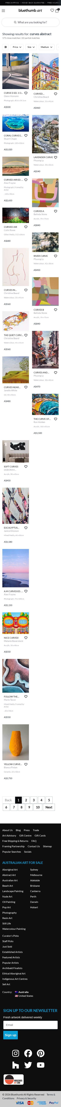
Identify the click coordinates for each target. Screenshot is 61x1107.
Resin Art (7, 917)
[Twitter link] (30, 1069)
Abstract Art (9, 874)
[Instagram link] (18, 1057)
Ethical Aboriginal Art (13, 973)
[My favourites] (52, 10)
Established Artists (12, 951)
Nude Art (7, 896)
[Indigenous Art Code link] (30, 1079)
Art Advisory (9, 835)
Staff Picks (7, 941)
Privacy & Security (26, 1098)
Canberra (35, 891)
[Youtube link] (43, 1069)
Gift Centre (25, 835)
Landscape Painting (12, 891)
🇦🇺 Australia (21, 991)
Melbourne (36, 874)
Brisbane (35, 885)
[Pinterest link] (43, 1057)
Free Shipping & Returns (15, 840)
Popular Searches (11, 851)
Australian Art (10, 880)
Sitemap (47, 846)
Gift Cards (40, 835)
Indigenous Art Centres (15, 978)
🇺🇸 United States (24, 995)
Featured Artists (11, 957)
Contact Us (34, 846)
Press (27, 830)
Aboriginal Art (10, 869)
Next (49, 807)
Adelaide (35, 880)
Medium (45, 47)
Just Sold (7, 946)
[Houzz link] (18, 1069)
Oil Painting (8, 901)
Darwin (34, 901)
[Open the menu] (3, 11)
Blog (18, 830)
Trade (36, 830)
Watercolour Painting (13, 928)
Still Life (6, 923)
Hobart (34, 907)
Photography (9, 912)
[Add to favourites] (25, 93)
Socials (27, 851)
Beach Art (7, 885)
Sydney (34, 869)
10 (38, 807)
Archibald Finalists (12, 968)
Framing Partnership (13, 846)
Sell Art (6, 984)
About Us (7, 830)
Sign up (10, 1035)
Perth (33, 896)
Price (15, 47)
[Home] (30, 10)
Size (29, 47)
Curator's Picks (10, 935)
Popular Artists (10, 962)
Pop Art (6, 907)
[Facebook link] (30, 1057)
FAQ (33, 840)
